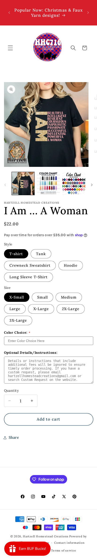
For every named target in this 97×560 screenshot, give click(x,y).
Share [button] (14, 437)
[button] (10, 48)
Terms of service (63, 550)
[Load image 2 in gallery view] (48, 183)
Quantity (11, 390)
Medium (69, 297)
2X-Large (70, 309)
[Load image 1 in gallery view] (23, 183)
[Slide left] (5, 185)
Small (42, 297)
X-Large (41, 309)
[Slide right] (92, 185)
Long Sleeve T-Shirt (28, 277)
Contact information (69, 542)
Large (14, 309)
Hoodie (71, 265)
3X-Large (18, 320)
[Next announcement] (88, 13)
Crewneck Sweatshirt (30, 265)
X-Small (16, 297)
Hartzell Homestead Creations (46, 536)
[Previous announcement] (9, 13)
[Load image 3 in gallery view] (73, 183)
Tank (41, 254)
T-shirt (16, 254)
